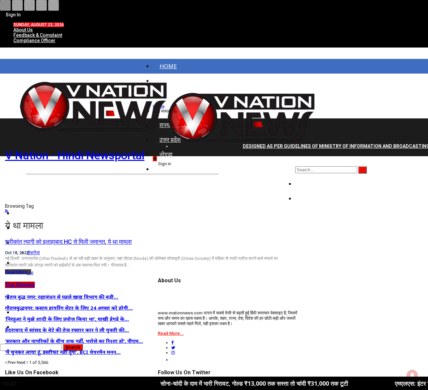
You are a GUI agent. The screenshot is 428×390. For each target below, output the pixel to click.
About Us (23, 29)
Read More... (18, 271)
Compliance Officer (34, 40)
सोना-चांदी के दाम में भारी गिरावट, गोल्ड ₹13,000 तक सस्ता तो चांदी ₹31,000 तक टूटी (239, 383)
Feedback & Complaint (37, 35)
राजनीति (311, 184)
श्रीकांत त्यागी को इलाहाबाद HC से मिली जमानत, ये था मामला (68, 241)
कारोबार (310, 198)
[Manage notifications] (412, 375)
